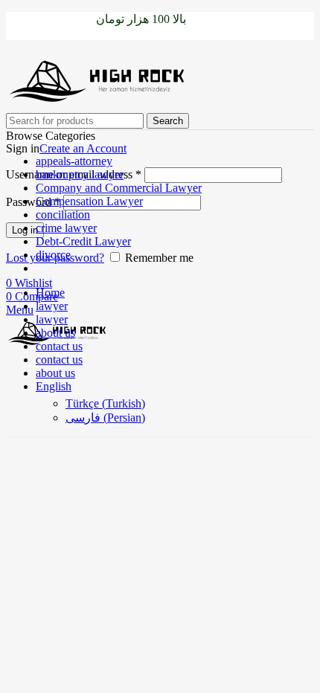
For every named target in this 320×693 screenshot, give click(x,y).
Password (33, 202)
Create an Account (83, 148)
